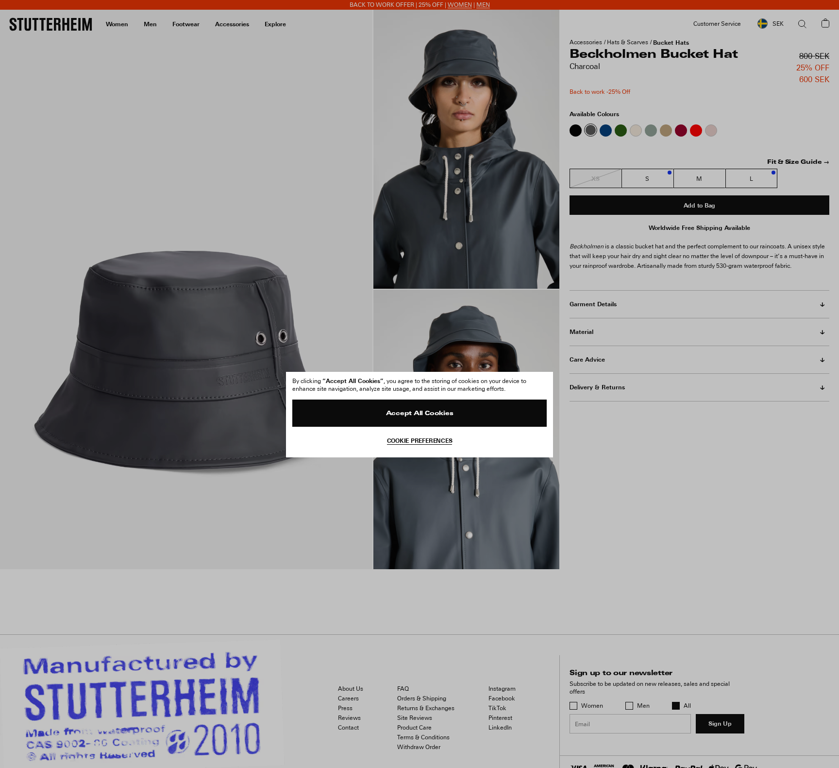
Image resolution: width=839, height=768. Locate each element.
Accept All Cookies (419, 414)
